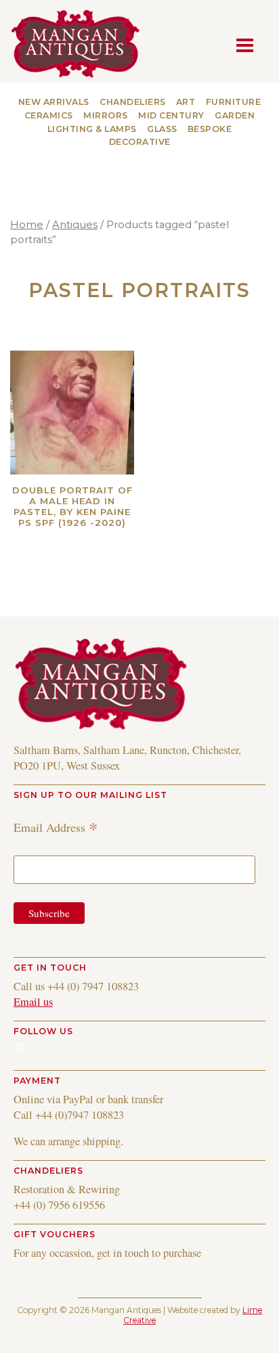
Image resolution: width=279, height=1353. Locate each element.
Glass (162, 129)
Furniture (233, 102)
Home (26, 225)
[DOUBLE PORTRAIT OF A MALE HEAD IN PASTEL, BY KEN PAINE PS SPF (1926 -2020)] (72, 412)
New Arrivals (53, 102)
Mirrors (105, 115)
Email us (33, 1001)
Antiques (75, 225)
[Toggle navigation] (248, 44)
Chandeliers (133, 102)
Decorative (140, 142)
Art (186, 102)
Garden (235, 115)
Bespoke (210, 129)
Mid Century (171, 115)
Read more (96, 540)
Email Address (56, 826)
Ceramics (48, 115)
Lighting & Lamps (92, 129)
